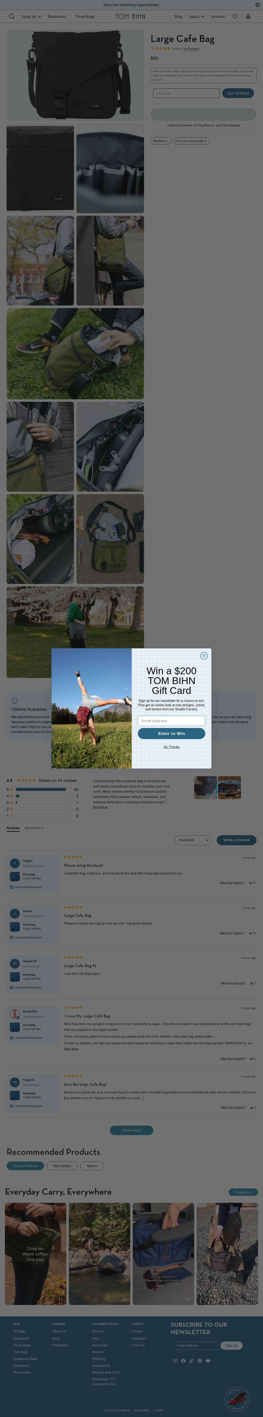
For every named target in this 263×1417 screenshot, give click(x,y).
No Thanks (172, 747)
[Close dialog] (204, 655)
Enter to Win (171, 733)
